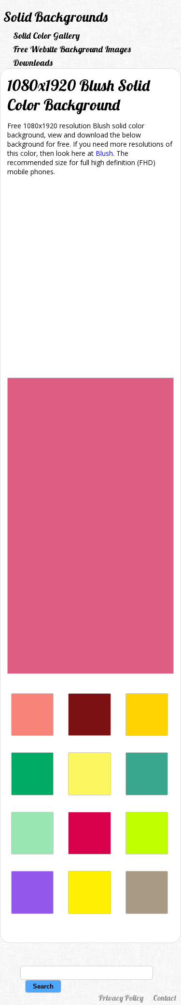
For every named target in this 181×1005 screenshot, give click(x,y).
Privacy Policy (120, 998)
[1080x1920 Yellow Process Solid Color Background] (89, 911)
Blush (104, 153)
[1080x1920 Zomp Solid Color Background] (146, 792)
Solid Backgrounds (55, 16)
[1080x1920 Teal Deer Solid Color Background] (32, 851)
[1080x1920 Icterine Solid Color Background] (89, 792)
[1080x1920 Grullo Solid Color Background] (146, 911)
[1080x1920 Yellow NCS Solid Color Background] (146, 733)
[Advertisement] (90, 278)
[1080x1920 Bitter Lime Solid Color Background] (146, 851)
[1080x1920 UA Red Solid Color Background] (89, 851)
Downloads (33, 62)
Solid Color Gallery (46, 35)
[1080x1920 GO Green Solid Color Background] (32, 792)
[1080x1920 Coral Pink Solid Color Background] (32, 733)
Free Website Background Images (72, 49)
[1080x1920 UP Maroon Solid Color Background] (89, 733)
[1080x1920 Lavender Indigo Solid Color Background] (32, 911)
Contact (164, 998)
